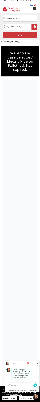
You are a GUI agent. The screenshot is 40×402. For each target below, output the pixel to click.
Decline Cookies (26, 398)
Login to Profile (25, 1)
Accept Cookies (9, 398)
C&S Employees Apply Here (10, 1)
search (20, 35)
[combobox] (20, 18)
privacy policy (16, 394)
